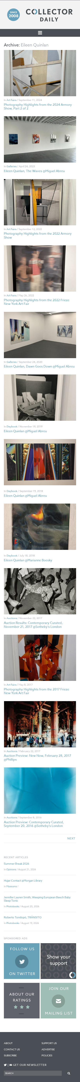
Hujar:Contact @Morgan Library (23, 880)
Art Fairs (11, 100)
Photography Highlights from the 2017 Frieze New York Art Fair (36, 691)
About (8, 1043)
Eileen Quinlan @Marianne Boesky (28, 560)
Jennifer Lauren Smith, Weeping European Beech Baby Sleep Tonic (37, 898)
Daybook (12, 426)
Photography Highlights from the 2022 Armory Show (38, 235)
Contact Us (12, 1049)
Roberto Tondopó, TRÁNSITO (22, 917)
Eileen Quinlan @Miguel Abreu (25, 431)
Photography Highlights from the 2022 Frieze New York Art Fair (36, 302)
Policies (47, 1055)
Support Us (49, 1043)
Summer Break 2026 (16, 863)
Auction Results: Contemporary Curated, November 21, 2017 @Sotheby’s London (33, 625)
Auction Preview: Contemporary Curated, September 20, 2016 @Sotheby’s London (34, 824)
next (71, 838)
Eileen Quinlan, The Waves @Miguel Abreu (34, 171)
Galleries (12, 166)
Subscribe (10, 1055)
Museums (11, 886)
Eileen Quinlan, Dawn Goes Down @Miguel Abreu (39, 366)
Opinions (11, 869)
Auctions (12, 618)
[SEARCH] (69, 1073)
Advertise (48, 1049)
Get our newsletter (28, 1065)
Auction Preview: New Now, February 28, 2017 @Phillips (37, 757)
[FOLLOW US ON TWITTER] (5, 1065)
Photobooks (12, 906)
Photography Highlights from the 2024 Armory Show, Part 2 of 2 (38, 106)
